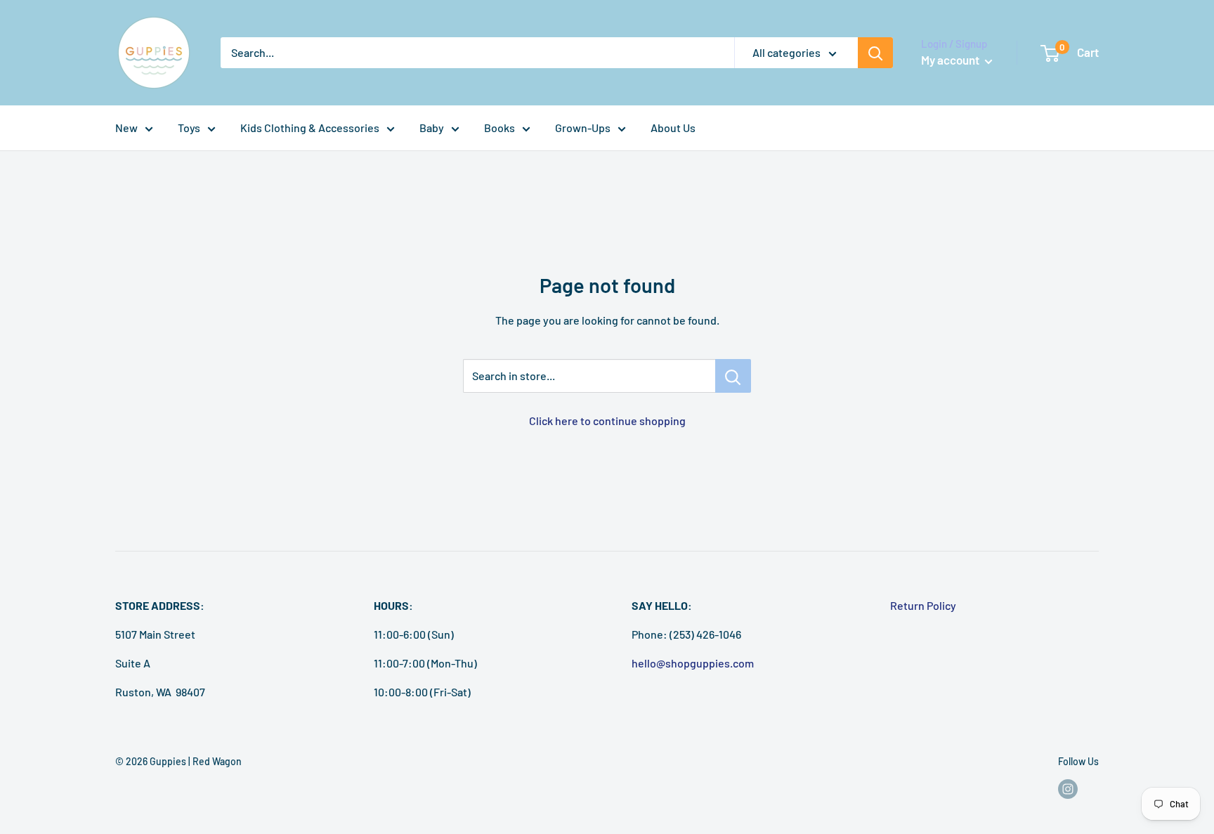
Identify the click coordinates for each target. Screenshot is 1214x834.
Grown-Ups (583, 127)
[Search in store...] (733, 376)
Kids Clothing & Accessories (309, 127)
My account (951, 60)
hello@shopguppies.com (693, 663)
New (126, 127)
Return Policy (923, 605)
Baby (431, 127)
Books (499, 127)
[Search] (875, 52)
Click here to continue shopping (607, 420)
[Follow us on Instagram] (1068, 789)
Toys (189, 127)
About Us (673, 127)
